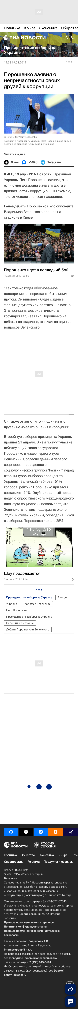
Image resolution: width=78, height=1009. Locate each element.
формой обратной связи (41, 958)
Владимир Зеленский (37, 603)
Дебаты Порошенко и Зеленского (27, 629)
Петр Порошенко (17, 610)
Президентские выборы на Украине (29, 597)
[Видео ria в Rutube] (70, 832)
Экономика (46, 855)
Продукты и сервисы (58, 861)
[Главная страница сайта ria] (24, 37)
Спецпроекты (13, 861)
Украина (11, 603)
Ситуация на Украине (20, 623)
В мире (62, 597)
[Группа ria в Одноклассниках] (55, 832)
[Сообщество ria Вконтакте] (41, 832)
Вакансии (10, 878)
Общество (28, 855)
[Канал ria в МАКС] (11, 832)
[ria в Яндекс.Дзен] (26, 832)
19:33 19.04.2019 (15, 62)
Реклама (33, 861)
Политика (10, 855)
